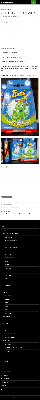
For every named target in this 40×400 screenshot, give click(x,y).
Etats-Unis (6, 340)
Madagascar (8, 365)
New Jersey (8, 358)
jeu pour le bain (7, 196)
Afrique (5, 361)
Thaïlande (8, 289)
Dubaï (6, 320)
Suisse (6, 306)
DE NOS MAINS (5, 378)
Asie (4, 271)
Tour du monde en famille (11, 233)
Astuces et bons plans (11, 240)
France (7, 299)
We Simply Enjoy (7, 2)
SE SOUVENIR (4, 375)
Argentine (8, 254)
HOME (2, 226)
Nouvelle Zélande (10, 334)
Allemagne (8, 296)
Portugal (8, 313)
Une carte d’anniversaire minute (10, 206)
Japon (6, 278)
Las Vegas (7, 351)
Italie (6, 302)
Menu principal (38, 2)
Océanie (5, 323)
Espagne (7, 309)
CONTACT (3, 389)
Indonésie (8, 275)
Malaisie (7, 282)
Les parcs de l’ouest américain (14, 347)
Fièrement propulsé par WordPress (9, 397)
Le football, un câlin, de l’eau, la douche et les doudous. (16, 212)
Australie (8, 327)
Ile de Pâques (8, 268)
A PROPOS (3, 385)
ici (33, 75)
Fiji (6, 330)
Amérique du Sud (8, 251)
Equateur (8, 264)
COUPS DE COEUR (6, 9)
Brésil (6, 261)
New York (8, 354)
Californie (8, 344)
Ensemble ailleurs (6, 382)
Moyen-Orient (7, 316)
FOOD (2, 368)
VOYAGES (3, 230)
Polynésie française (11, 337)
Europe (5, 292)
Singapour (8, 285)
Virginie (16, 16)
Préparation (8, 237)
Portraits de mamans (11, 247)
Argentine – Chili (10, 258)
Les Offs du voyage (10, 244)
